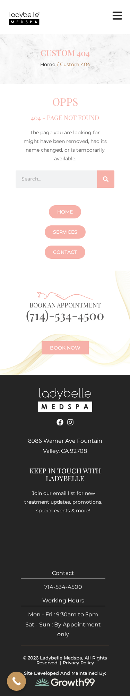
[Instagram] (70, 422)
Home (47, 64)
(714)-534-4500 (65, 315)
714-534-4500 (63, 587)
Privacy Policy (78, 662)
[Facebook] (60, 422)
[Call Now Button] (16, 681)
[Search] (105, 179)
